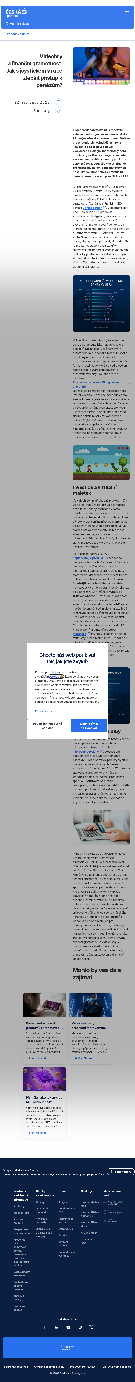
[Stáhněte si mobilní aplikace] (112, 1211)
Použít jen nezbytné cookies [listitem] (47, 726)
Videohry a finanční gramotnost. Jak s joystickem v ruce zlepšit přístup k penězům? (53, 1174)
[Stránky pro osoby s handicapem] (112, 1220)
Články (34, 1170)
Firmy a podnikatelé (15, 1170)
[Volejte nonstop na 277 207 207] (112, 1202)
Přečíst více (42, 711)
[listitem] (103, 647)
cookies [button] (54, 676)
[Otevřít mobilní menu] (127, 11)
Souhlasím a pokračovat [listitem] (89, 726)
